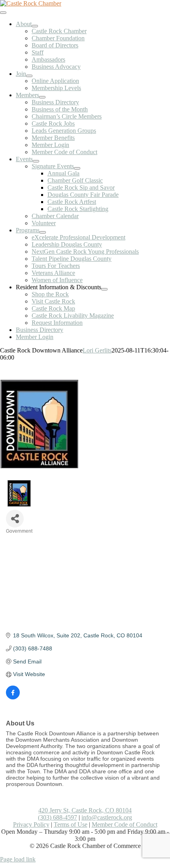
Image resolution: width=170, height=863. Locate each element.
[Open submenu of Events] (36, 161)
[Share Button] (15, 519)
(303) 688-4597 (57, 817)
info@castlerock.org (106, 817)
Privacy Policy (31, 824)
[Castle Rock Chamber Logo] (30, 3)
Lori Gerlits (97, 350)
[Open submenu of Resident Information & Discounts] (104, 289)
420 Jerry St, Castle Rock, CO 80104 (85, 810)
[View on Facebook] (13, 697)
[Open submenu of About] (35, 26)
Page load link (18, 859)
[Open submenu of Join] (29, 76)
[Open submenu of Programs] (43, 232)
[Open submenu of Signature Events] (77, 168)
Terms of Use (70, 824)
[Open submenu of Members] (42, 97)
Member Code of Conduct (124, 824)
